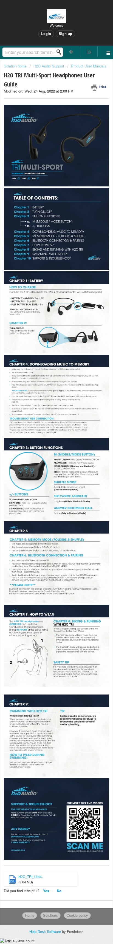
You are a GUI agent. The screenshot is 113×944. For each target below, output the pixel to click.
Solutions (50, 915)
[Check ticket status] (89, 51)
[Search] (60, 52)
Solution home (16, 66)
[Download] (46, 481)
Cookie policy (77, 915)
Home (29, 915)
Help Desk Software (45, 931)
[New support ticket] (71, 51)
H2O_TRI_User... (31, 876)
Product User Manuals (88, 66)
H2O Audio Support (48, 66)
